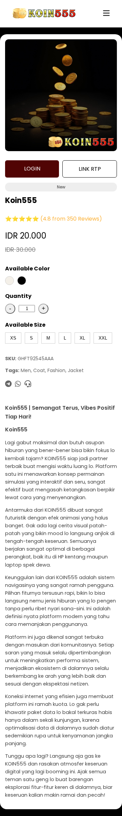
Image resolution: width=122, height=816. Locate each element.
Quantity (18, 296)
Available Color (27, 268)
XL (82, 338)
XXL (103, 338)
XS (13, 338)
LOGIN (32, 168)
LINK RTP (90, 169)
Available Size (25, 325)
